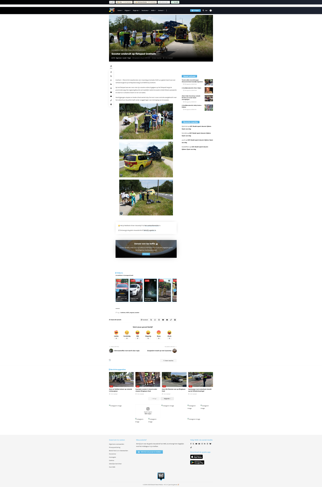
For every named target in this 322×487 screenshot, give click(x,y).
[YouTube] (196, 443)
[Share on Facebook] (111, 72)
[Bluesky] (210, 443)
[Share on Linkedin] (111, 84)
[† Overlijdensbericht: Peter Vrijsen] (209, 90)
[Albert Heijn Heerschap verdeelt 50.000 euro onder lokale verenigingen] (209, 98)
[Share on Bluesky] (111, 92)
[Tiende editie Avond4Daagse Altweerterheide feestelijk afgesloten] (209, 82)
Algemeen (119, 58)
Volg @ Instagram (148, 412)
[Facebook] (191, 443)
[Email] (111, 96)
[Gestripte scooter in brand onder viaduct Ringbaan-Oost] (147, 379)
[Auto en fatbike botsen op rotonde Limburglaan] (121, 379)
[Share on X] (111, 76)
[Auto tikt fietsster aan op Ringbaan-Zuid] (174, 379)
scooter (137, 312)
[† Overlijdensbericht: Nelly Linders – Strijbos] (209, 107)
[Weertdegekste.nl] (112, 10)
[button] (166, 10)
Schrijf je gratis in (150, 230)
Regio (129, 58)
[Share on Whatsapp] (111, 80)
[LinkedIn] (205, 443)
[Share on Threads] (111, 88)
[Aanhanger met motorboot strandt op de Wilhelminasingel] (200, 379)
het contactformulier (152, 225)
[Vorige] (117, 290)
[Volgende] (174, 290)
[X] (193, 443)
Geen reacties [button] (169, 360)
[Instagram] (202, 443)
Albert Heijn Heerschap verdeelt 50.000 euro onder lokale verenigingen (191, 97)
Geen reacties (157, 58)
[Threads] (207, 443)
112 (114, 58)
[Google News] (199, 443)
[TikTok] (191, 447)
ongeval (132, 312)
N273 (127, 312)
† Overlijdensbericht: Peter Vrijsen (191, 88)
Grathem (123, 312)
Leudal (125, 58)
